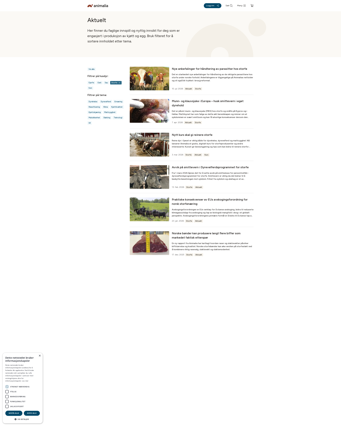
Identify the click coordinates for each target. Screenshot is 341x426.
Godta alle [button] (14, 413)
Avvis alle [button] (31, 413)
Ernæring (118, 101)
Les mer (25, 381)
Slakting (106, 117)
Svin (90, 88)
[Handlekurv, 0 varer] (252, 5)
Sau (106, 83)
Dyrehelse (93, 101)
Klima (105, 107)
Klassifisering (94, 107)
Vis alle (91, 69)
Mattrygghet (109, 112)
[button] (22, 419)
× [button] (40, 356)
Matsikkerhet (94, 117)
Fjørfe (91, 83)
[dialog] (23, 388)
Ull (90, 123)
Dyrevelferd (106, 101)
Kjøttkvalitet (117, 107)
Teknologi (118, 117)
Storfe (114, 83)
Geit (99, 83)
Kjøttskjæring (95, 112)
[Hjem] (97, 5)
